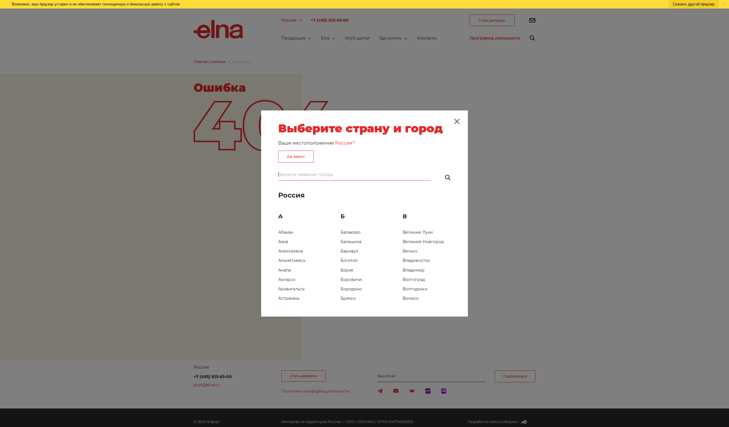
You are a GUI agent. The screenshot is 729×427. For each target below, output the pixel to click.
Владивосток (416, 260)
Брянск (348, 298)
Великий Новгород (423, 241)
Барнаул (349, 251)
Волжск (411, 298)
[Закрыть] (456, 121)
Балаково (351, 232)
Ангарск (286, 279)
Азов (283, 241)
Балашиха (351, 241)
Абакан (285, 232)
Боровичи (351, 279)
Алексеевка (290, 251)
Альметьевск (292, 260)
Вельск (410, 251)
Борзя (347, 270)
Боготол (349, 260)
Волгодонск (415, 288)
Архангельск (291, 288)
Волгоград (414, 279)
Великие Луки (418, 232)
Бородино (351, 288)
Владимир (414, 270)
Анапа (284, 270)
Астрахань (289, 298)
